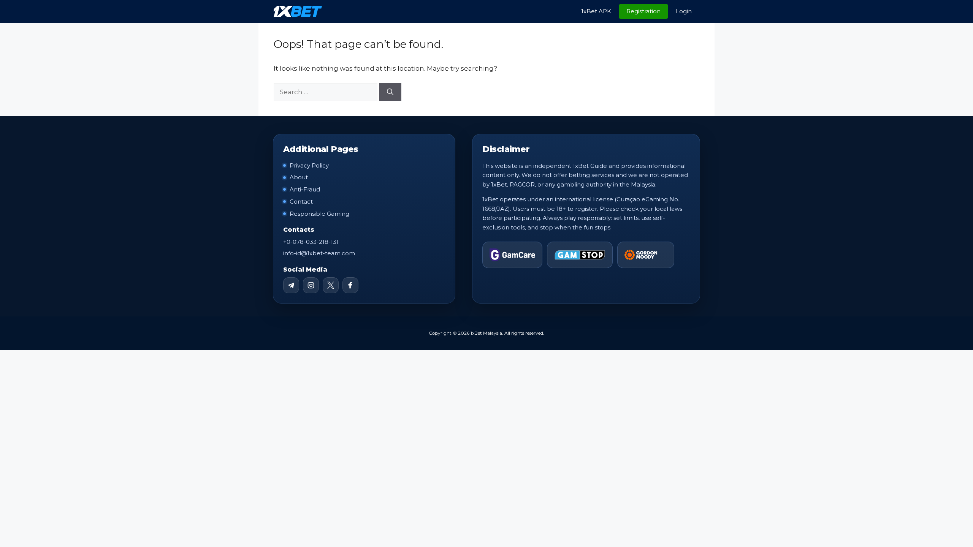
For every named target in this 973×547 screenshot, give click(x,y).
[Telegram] (291, 285)
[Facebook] (350, 285)
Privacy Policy (309, 165)
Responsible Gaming (319, 213)
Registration (643, 11)
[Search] (390, 92)
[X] (331, 285)
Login (684, 11)
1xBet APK (596, 11)
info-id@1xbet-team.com (319, 253)
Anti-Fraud (305, 189)
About (299, 177)
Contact (301, 201)
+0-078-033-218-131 (311, 241)
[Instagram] (311, 285)
